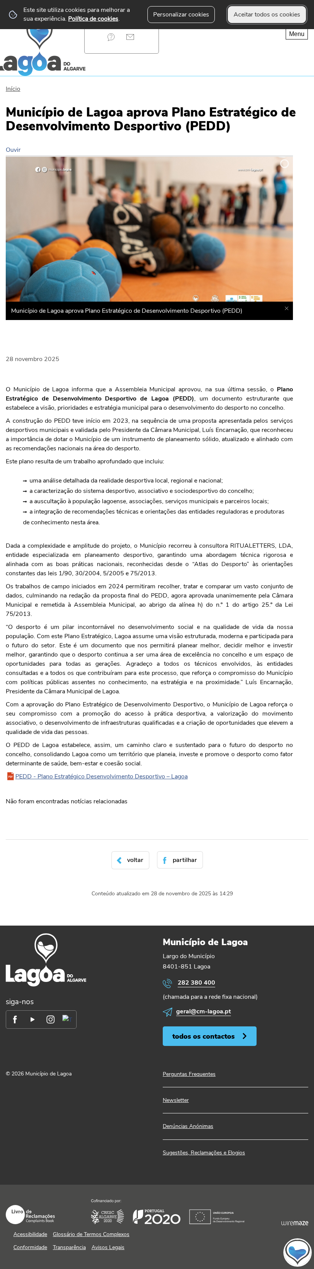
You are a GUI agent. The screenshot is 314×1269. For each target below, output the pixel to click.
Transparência (69, 1247)
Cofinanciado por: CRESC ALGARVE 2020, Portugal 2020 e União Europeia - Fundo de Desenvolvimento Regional (167, 1211)
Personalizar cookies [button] (181, 14)
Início (13, 89)
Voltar (135, 860)
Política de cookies (93, 19)
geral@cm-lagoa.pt (203, 1011)
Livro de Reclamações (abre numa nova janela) (30, 1214)
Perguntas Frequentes (110, 37)
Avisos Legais (108, 1247)
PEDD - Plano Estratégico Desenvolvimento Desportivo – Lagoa (101, 776)
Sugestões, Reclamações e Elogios (204, 1152)
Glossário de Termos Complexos (91, 1234)
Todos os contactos (203, 1036)
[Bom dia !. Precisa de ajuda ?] (226, 1252)
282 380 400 (196, 982)
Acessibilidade (30, 1234)
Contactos (130, 37)
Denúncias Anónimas (188, 1126)
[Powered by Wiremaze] (294, 1223)
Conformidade (30, 1247)
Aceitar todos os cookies (267, 14)
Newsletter (176, 1100)
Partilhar (185, 860)
